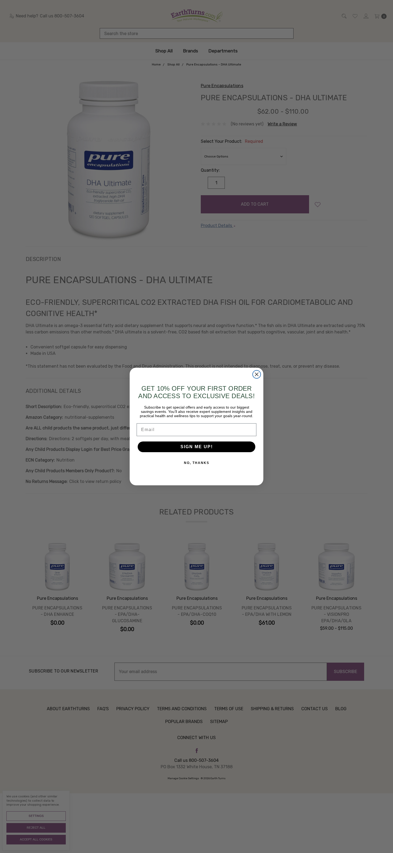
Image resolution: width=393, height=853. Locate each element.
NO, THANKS (196, 463)
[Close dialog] (257, 374)
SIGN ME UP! (196, 446)
